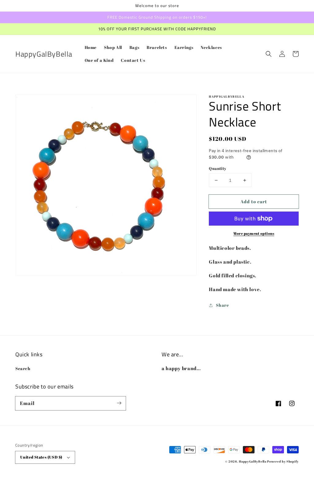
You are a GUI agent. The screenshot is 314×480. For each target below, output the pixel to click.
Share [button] (222, 305)
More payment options (253, 233)
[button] (268, 54)
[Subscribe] (119, 403)
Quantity (217, 168)
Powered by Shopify (283, 461)
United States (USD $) (41, 457)
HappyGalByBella (252, 461)
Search (23, 368)
